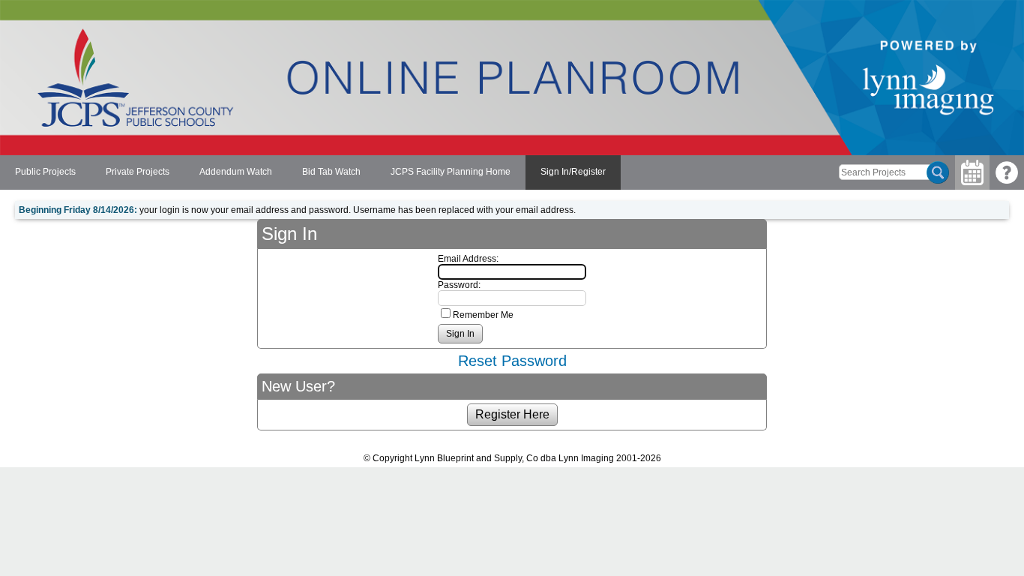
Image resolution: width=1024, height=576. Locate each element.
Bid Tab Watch (331, 171)
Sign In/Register (573, 171)
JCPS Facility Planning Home (451, 171)
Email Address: (468, 259)
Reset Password (512, 360)
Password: (459, 285)
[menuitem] (45, 172)
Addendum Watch (235, 171)
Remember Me (483, 315)
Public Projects (45, 171)
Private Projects (137, 171)
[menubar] (310, 172)
